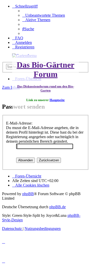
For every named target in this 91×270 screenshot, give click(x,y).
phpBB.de (57, 207)
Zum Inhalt (11, 87)
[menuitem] (43, 15)
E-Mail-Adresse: (19, 123)
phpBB (28, 194)
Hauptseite (57, 100)
